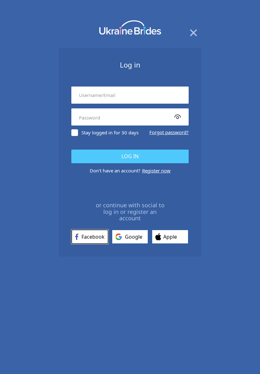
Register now (156, 170)
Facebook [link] (93, 236)
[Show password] (177, 116)
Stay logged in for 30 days (110, 132)
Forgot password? (169, 132)
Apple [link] (170, 236)
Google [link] (133, 236)
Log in (130, 156)
